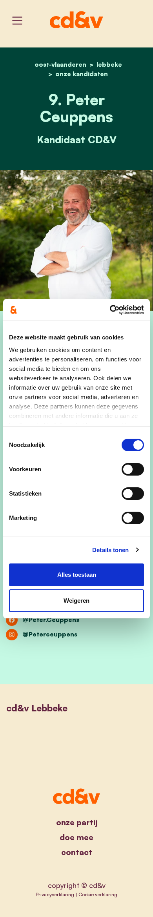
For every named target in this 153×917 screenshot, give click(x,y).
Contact (76, 852)
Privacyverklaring (55, 894)
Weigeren (76, 600)
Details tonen (110, 550)
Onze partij (76, 822)
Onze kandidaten (81, 74)
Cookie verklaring (97, 894)
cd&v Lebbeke (36, 708)
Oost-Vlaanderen (60, 64)
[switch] (133, 469)
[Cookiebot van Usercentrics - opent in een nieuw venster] (110, 310)
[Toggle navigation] (17, 21)
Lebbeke (109, 64)
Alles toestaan (76, 574)
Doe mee (76, 837)
